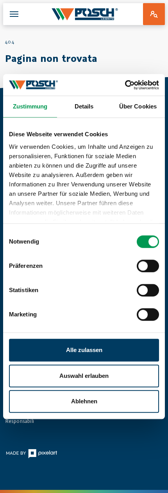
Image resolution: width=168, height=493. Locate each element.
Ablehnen (84, 401)
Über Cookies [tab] (138, 106)
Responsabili (19, 420)
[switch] (148, 266)
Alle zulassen (84, 350)
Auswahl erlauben (84, 375)
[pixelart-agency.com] (31, 453)
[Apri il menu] (14, 14)
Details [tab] (84, 106)
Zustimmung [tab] (30, 106)
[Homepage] (85, 14)
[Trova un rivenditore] (154, 14)
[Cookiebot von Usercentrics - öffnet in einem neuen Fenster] (125, 85)
